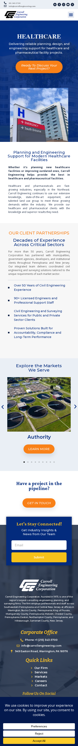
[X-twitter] (72, 4)
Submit (39, 557)
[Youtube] (68, 4)
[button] (71, 15)
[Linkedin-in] (55, 4)
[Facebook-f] (59, 4)
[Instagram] (63, 4)
